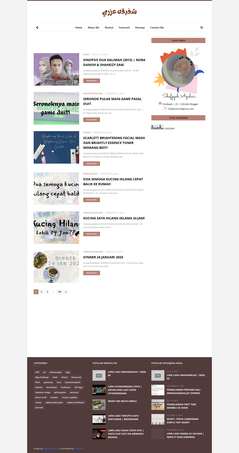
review (86, 132)
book (55, 377)
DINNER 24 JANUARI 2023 (103, 257)
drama (64, 377)
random (54, 397)
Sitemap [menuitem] (140, 27)
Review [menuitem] (109, 27)
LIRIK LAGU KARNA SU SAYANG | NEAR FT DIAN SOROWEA (185, 435)
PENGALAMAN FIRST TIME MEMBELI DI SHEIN (181, 406)
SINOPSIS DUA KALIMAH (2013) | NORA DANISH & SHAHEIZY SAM (114, 62)
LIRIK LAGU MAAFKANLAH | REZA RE (127, 373)
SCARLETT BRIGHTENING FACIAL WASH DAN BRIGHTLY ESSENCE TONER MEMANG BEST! (114, 143)
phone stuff (40, 397)
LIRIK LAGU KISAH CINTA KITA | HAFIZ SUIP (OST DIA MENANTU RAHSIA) (126, 434)
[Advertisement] (93, 45)
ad (44, 372)
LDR (37, 372)
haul (59, 382)
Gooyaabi (78, 448)
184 (59, 291)
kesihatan (66, 387)
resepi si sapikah (69, 397)
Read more (91, 80)
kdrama (38, 387)
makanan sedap (42, 392)
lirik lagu (79, 387)
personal (74, 392)
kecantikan (51, 387)
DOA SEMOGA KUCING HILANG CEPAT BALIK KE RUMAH (113, 181)
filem (86, 54)
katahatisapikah (72, 382)
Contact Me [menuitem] (157, 27)
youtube (39, 407)
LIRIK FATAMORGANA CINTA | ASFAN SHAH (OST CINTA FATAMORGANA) (125, 390)
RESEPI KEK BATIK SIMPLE (122, 401)
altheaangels (56, 372)
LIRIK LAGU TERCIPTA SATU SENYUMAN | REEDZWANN (123, 417)
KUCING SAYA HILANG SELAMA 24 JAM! (114, 218)
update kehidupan (93, 93)
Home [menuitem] (78, 27)
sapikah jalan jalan (54, 402)
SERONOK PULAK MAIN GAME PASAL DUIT (112, 101)
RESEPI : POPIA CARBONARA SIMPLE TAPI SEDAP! (183, 420)
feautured (76, 377)
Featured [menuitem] (124, 27)
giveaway (48, 382)
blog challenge (42, 377)
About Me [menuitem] (93, 27)
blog (68, 372)
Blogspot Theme (51, 448)
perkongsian (90, 173)
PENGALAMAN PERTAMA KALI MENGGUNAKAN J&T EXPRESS (183, 391)
